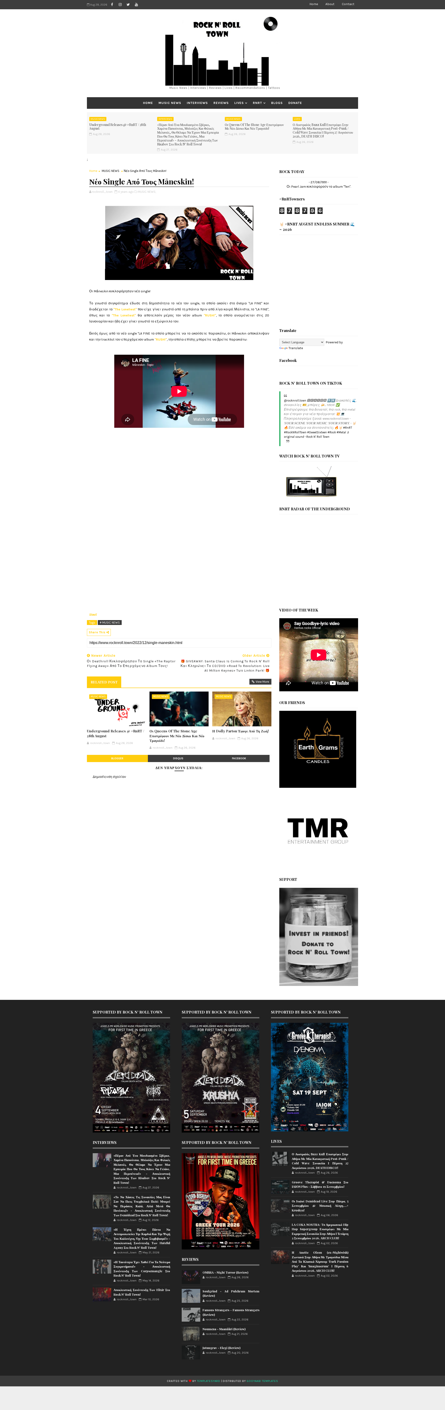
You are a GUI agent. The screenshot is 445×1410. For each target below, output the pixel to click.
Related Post (104, 682)
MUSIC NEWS (170, 103)
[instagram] (120, 4)
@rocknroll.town (295, 400)
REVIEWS (221, 103)
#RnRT (347, 428)
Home (313, 4)
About (329, 4)
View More (262, 681)
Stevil (93, 615)
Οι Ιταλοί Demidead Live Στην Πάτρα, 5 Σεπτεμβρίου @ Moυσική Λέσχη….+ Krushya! (320, 1205)
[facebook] (111, 4)
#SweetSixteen (317, 432)
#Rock (331, 432)
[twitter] (128, 4)
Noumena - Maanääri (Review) (224, 1329)
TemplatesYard (208, 1381)
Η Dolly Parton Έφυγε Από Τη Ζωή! (240, 731)
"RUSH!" (210, 315)
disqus (178, 758)
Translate (296, 348)
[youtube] (136, 4)
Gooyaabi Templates (262, 1381)
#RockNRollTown (295, 432)
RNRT (257, 103)
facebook (239, 758)
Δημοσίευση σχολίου (109, 777)
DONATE (295, 103)
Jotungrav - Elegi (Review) (221, 1348)
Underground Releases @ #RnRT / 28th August (117, 126)
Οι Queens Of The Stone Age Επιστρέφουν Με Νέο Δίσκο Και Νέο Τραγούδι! (254, 126)
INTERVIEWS (197, 103)
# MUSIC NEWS (110, 622)
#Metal (341, 432)
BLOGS (277, 103)
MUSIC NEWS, (147, 191)
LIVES (239, 103)
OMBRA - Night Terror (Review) (225, 1272)
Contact (348, 4)
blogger (117, 758)
